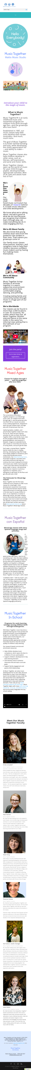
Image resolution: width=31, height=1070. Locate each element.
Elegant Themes (15, 1066)
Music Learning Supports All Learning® (13, 683)
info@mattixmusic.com (15, 1055)
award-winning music (20, 457)
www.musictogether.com (18, 1043)
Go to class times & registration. (15, 355)
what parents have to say (14, 504)
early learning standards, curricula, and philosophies (15, 687)
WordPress (15, 1068)
